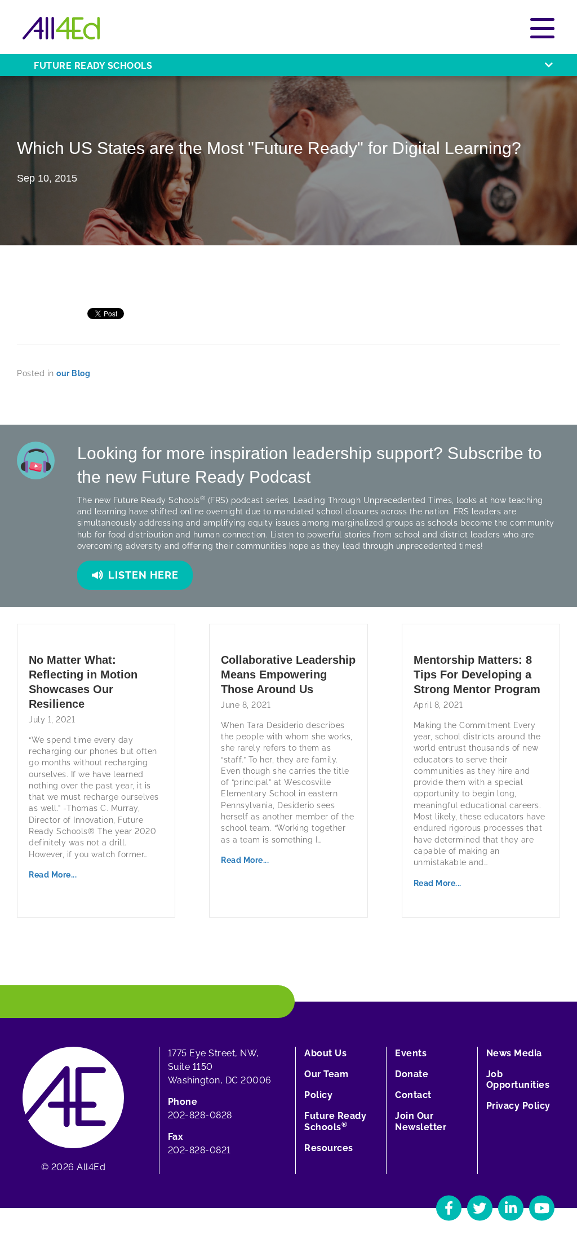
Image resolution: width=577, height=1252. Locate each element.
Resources (328, 1148)
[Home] (61, 28)
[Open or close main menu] (542, 28)
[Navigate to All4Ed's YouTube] (541, 1207)
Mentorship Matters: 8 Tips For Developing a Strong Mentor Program (477, 674)
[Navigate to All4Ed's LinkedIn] (510, 1207)
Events (411, 1053)
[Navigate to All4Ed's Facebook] (448, 1207)
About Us (325, 1053)
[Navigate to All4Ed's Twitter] (479, 1207)
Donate (411, 1074)
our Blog (73, 373)
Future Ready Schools (93, 65)
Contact (413, 1095)
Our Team (326, 1074)
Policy (318, 1095)
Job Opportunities (518, 1079)
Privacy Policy (518, 1105)
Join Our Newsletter (420, 1121)
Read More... (53, 874)
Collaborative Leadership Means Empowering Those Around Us (288, 674)
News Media (514, 1053)
